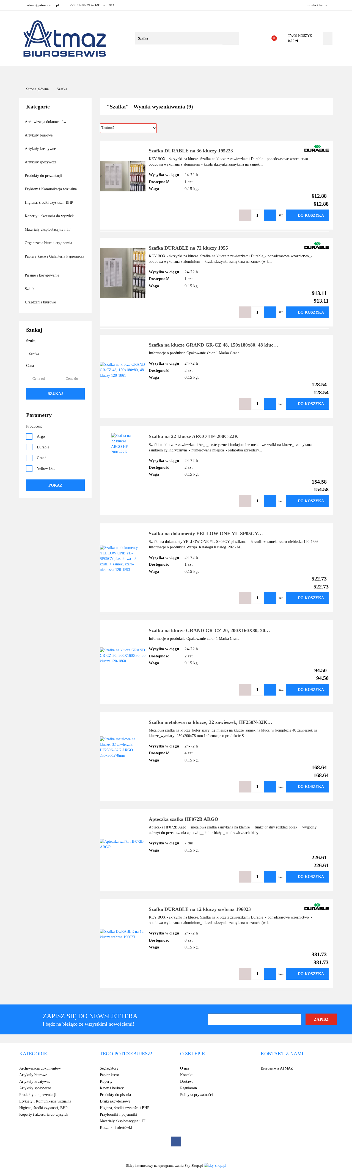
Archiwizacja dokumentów (46, 122)
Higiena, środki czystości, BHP (49, 202)
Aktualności (171, 74)
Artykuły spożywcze (41, 162)
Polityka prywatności (196, 1095)
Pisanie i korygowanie (42, 275)
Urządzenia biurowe (41, 302)
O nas (196, 74)
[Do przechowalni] (228, 215)
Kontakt (217, 74)
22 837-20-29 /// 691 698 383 (92, 5)
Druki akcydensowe (115, 1101)
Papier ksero (109, 1075)
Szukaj (55, 394)
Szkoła (30, 289)
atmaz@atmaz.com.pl (43, 5)
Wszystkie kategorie (61, 74)
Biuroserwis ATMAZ (277, 1068)
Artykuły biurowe (39, 135)
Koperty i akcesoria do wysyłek (50, 216)
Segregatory (109, 1068)
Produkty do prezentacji (44, 176)
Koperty (106, 1081)
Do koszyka (311, 215)
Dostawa (186, 1081)
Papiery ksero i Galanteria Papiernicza (54, 256)
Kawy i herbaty (112, 1088)
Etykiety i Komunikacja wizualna (51, 189)
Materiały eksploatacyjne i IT (48, 229)
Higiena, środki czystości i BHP (124, 1108)
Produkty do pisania (115, 1095)
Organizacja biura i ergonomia (49, 243)
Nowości (141, 74)
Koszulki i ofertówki (116, 1128)
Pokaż (55, 485)
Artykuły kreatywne (41, 149)
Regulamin (188, 1088)
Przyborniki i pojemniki (118, 1114)
